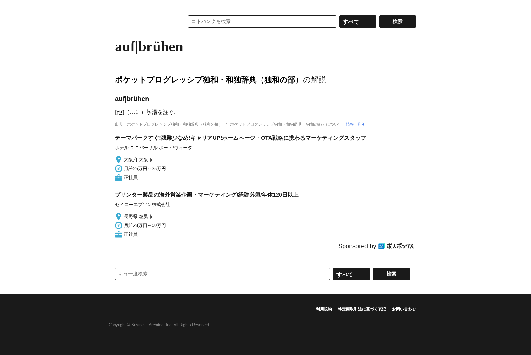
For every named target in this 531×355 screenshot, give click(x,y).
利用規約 (324, 309)
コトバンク (145, 21)
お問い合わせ (404, 309)
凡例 (361, 124)
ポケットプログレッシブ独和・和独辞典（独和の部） (209, 79)
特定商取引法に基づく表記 (362, 309)
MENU (121, 6)
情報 (350, 124)
